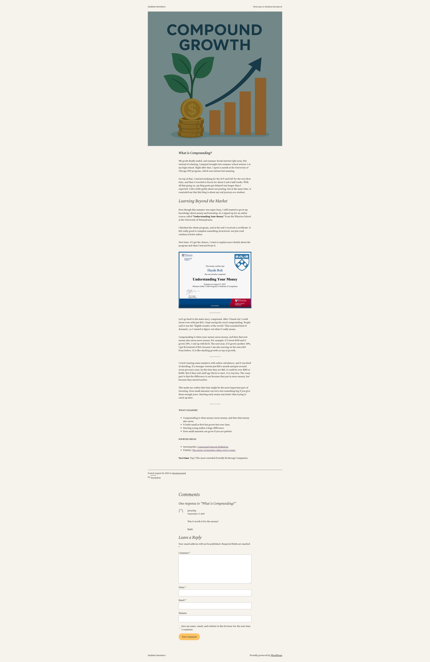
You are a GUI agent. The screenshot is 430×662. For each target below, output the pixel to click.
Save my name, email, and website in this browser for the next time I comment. (215, 628)
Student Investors (157, 6)
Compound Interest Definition (212, 446)
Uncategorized (179, 473)
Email (182, 600)
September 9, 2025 (196, 513)
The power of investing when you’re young (213, 450)
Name (182, 587)
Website (183, 613)
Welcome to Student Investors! (267, 6)
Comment (184, 552)
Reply (190, 529)
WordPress (276, 655)
